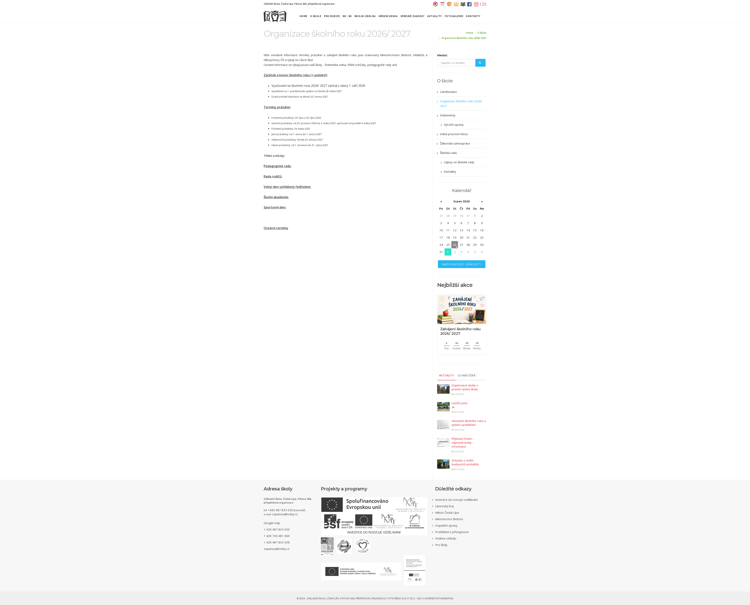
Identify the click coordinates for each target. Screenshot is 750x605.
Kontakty (473, 16)
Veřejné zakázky (412, 16)
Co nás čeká (466, 375)
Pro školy (441, 545)
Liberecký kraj (444, 506)
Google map (272, 523)
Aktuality (434, 16)
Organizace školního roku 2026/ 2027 (463, 38)
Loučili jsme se (459, 405)
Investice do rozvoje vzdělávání (456, 500)
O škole (315, 16)
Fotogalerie (454, 16)
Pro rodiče (332, 16)
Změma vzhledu (445, 538)
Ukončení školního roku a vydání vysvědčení (469, 423)
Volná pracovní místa (454, 134)
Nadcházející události (461, 264)
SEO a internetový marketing (435, 598)
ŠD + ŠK (347, 16)
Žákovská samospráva (455, 143)
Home (303, 16)
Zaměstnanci (448, 92)
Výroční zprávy (454, 125)
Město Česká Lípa (447, 512)
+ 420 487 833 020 (277, 529)
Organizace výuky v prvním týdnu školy (465, 387)
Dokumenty (447, 115)
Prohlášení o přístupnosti (452, 532)
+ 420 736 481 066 (277, 536)
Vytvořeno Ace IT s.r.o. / (403, 598)
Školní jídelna (365, 16)
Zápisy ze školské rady (459, 162)
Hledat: (442, 55)
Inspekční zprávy (446, 525)
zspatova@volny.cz (285, 514)
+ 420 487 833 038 (277, 542)
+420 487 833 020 (280, 510)
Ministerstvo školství (449, 519)
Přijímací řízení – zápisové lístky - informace (463, 442)
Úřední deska (388, 16)
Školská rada (448, 153)
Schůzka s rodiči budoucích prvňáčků (465, 462)
